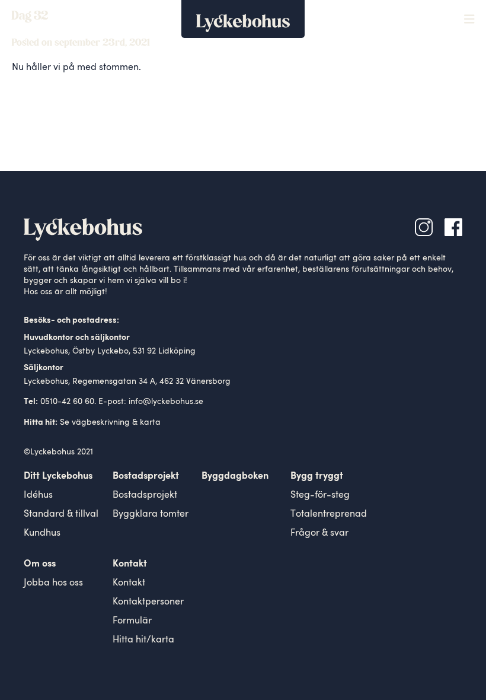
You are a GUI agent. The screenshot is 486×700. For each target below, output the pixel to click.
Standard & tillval (61, 514)
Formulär (132, 621)
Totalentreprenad (328, 514)
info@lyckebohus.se (166, 401)
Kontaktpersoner (148, 602)
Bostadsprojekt (145, 495)
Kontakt (129, 583)
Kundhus (42, 533)
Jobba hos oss (53, 583)
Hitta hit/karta (143, 640)
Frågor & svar (319, 533)
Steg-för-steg (320, 495)
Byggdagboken (235, 476)
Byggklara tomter (150, 514)
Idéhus (38, 495)
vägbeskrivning (101, 422)
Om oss (40, 564)
